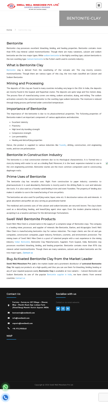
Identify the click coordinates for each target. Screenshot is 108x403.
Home (9, 30)
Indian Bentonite (22, 241)
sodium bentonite (51, 55)
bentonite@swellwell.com (23, 313)
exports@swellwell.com (22, 323)
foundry (62, 145)
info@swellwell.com (21, 318)
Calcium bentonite (35, 59)
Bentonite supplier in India (59, 274)
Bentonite (11, 70)
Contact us (28, 252)
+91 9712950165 (19, 328)
